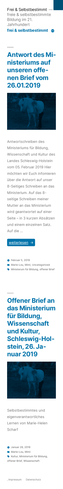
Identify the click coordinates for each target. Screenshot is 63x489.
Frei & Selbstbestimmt (27, 9)
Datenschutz (33, 479)
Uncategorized (41, 264)
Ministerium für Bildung (33, 456)
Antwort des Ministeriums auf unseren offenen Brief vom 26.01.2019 (31, 70)
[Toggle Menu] (58, 5)
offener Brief (47, 269)
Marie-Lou (17, 264)
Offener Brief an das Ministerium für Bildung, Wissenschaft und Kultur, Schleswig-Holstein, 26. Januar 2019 (31, 327)
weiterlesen (19, 243)
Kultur (14, 456)
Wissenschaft (31, 460)
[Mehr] (53, 31)
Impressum (15, 479)
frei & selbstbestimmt (27, 30)
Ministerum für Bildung (24, 269)
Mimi (28, 264)
